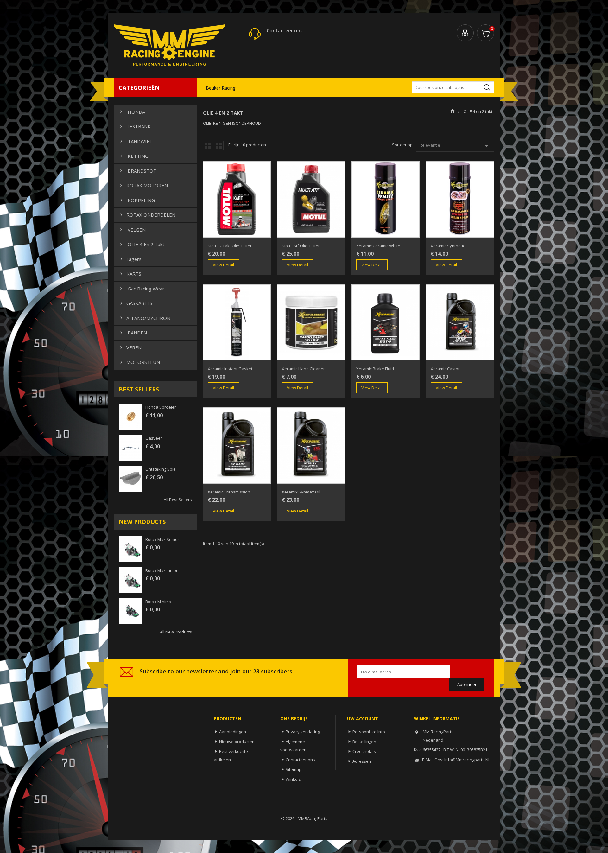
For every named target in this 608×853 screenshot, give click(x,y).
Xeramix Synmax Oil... (302, 492)
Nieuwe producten (237, 741)
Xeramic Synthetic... (449, 246)
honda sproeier (160, 407)
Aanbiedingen (232, 732)
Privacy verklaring (303, 732)
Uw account (362, 719)
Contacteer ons (285, 30)
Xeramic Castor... (447, 369)
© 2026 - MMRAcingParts (304, 818)
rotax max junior (161, 570)
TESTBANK (134, 126)
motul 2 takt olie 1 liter (230, 246)
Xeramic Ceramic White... (379, 246)
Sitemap (293, 769)
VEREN (130, 347)
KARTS (129, 274)
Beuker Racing (221, 88)
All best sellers (178, 499)
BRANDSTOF (137, 171)
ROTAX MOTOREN (143, 185)
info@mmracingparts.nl (466, 759)
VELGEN (132, 229)
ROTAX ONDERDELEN (146, 215)
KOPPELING (136, 200)
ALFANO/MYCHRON (144, 318)
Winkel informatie (437, 719)
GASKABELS (135, 303)
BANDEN (132, 332)
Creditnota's (364, 751)
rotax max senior (162, 539)
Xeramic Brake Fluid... (376, 369)
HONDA (131, 112)
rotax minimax (159, 601)
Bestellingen (364, 741)
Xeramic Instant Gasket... (231, 369)
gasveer (153, 438)
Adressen (361, 761)
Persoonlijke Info (368, 732)
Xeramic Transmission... (230, 492)
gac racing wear (141, 288)
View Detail (223, 265)
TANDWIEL (135, 141)
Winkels (293, 779)
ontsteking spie (160, 469)
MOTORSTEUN (139, 362)
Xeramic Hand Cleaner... (305, 369)
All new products (176, 632)
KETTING (133, 156)
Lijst (219, 145)
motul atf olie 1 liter (301, 246)
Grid (208, 145)
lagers (130, 259)
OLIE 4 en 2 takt (141, 244)
